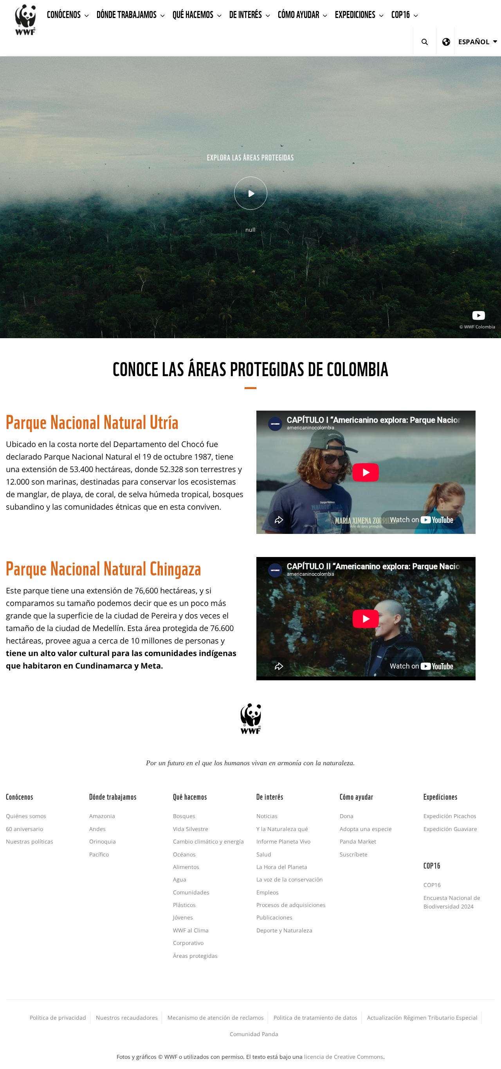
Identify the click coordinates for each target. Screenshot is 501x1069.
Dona (346, 816)
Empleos (267, 892)
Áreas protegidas (195, 955)
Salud (263, 854)
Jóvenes (183, 917)
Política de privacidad (58, 1017)
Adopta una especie (366, 829)
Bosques (184, 816)
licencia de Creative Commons (343, 1056)
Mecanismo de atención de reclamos (216, 1017)
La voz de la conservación (289, 879)
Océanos (184, 854)
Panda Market (358, 841)
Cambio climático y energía (208, 841)
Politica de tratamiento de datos (315, 1017)
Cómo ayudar (299, 13)
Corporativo (188, 942)
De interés (246, 13)
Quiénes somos (26, 816)
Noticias (267, 816)
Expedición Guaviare (450, 829)
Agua (179, 879)
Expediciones (356, 13)
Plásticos (184, 905)
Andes (97, 829)
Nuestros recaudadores (127, 1017)
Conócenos (64, 13)
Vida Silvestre (190, 829)
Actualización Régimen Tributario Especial (422, 1017)
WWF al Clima (191, 930)
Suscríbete (354, 854)
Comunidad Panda (254, 1034)
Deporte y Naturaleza (284, 930)
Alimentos (186, 867)
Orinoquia (102, 841)
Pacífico (99, 854)
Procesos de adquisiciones (291, 905)
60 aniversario (24, 829)
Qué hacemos (194, 13)
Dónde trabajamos (127, 13)
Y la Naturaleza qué (282, 829)
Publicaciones (274, 917)
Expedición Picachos (450, 816)
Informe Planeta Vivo (283, 841)
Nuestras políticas (29, 841)
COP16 (401, 13)
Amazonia (102, 816)
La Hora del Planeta (281, 867)
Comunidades (191, 892)
